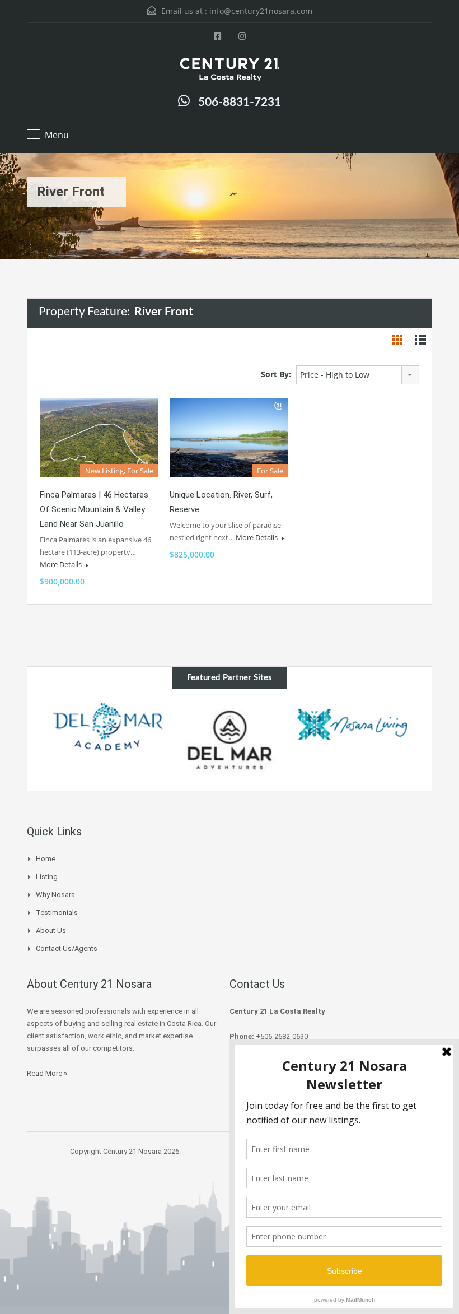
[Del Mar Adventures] (230, 740)
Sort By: (276, 374)
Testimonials (57, 912)
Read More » (47, 1073)
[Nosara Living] (351, 724)
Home (45, 859)
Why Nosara (55, 894)
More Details (61, 564)
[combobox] (357, 374)
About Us (51, 930)
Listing (47, 876)
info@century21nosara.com (260, 11)
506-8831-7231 (239, 102)
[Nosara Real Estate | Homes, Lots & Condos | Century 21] (229, 71)
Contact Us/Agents (66, 948)
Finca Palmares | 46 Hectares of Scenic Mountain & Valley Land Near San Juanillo (94, 509)
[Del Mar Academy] (108, 727)
